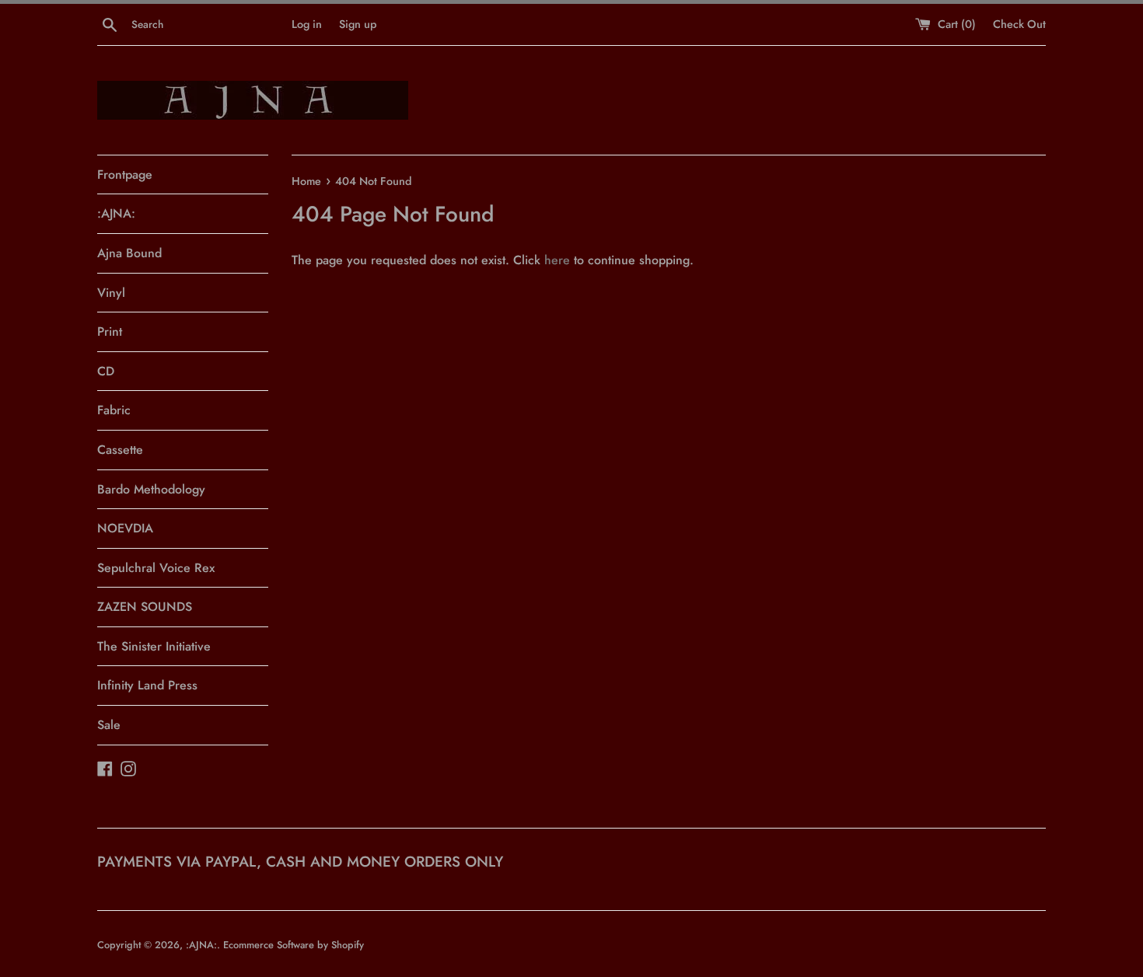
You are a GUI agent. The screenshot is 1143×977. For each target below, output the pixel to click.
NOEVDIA (125, 528)
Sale (109, 725)
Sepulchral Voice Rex (156, 568)
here (557, 260)
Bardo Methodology (151, 489)
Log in (307, 24)
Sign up (357, 24)
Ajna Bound (129, 253)
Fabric (114, 410)
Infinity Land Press (147, 685)
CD (105, 371)
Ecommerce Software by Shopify (293, 944)
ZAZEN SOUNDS (144, 607)
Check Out (1019, 24)
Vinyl (111, 293)
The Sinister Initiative (154, 646)
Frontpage (124, 174)
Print (109, 331)
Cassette (120, 450)
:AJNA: (116, 213)
